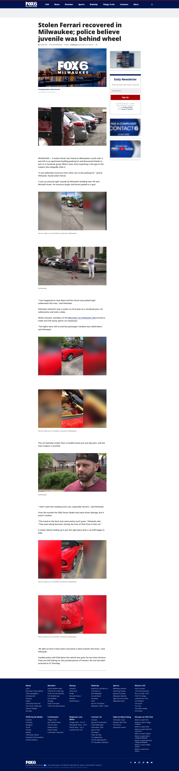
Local (27, 688)
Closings (50, 701)
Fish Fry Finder (52, 725)
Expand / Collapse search (152, 4)
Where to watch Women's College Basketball (143, 741)
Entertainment (30, 696)
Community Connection (55, 732)
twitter (135, 762)
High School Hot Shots (120, 698)
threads (143, 762)
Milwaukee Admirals (119, 696)
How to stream (140, 688)
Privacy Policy (127, 107)
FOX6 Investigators (32, 693)
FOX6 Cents (73, 691)
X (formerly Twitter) (32, 735)
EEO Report (95, 732)
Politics (28, 701)
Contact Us (96, 717)
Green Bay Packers (119, 691)
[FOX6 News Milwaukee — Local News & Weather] (32, 4)
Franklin (66, 45)
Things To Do (52, 720)
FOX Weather (52, 698)
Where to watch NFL (142, 720)
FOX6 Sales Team (119, 720)
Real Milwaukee (96, 693)
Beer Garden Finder (54, 722)
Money (72, 685)
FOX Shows (138, 711)
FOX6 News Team (97, 727)
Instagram (29, 725)
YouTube (29, 720)
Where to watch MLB (142, 727)
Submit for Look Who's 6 (99, 688)
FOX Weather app (53, 696)
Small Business (74, 701)
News (28, 685)
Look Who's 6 (95, 691)
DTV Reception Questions (99, 742)
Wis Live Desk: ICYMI (142, 693)
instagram (139, 762)
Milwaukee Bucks (119, 701)
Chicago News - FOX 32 (77, 722)
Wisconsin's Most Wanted (34, 691)
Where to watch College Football (143, 723)
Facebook (29, 722)
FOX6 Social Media (34, 717)
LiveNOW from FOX (141, 698)
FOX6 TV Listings (140, 696)
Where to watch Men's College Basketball (142, 737)
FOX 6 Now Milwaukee (55, 45)
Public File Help (96, 735)
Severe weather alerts (55, 688)
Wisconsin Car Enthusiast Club (82, 318)
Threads (28, 730)
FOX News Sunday (141, 708)
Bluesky (28, 732)
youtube (147, 762)
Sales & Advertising (122, 717)
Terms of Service (127, 109)
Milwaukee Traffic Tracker (100, 706)
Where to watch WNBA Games (142, 746)
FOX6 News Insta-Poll (33, 703)
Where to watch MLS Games (142, 750)
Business (72, 698)
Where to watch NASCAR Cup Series (143, 730)
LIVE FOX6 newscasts (142, 691)
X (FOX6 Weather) (32, 740)
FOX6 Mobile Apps (97, 725)
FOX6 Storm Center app (55, 691)
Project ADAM (52, 730)
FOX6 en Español (31, 708)
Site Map (29, 711)
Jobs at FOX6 (95, 730)
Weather (52, 685)
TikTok (28, 727)
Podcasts (29, 698)
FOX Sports (138, 703)
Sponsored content (119, 727)
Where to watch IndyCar (143, 734)
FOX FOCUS (117, 725)
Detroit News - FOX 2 (76, 727)
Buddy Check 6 (52, 727)
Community (53, 717)
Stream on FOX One (144, 717)
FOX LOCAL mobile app (33, 706)
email (151, 762)
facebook (131, 762)
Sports (116, 685)
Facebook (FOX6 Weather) (34, 737)
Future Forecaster (54, 703)
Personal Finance (75, 696)
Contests (94, 720)
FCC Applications (96, 737)
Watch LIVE (140, 685)
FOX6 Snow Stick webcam (56, 706)
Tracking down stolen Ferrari (49, 89)
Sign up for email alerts (99, 722)
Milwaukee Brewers (119, 688)
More (136, 4)
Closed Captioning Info (98, 740)
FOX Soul (138, 706)
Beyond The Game (119, 693)
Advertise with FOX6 (119, 722)
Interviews (94, 698)
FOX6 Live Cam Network (56, 693)
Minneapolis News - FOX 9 (78, 725)
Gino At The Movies (97, 703)
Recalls (71, 693)
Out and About (96, 696)
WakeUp (95, 685)
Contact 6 (72, 688)
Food (93, 701)
